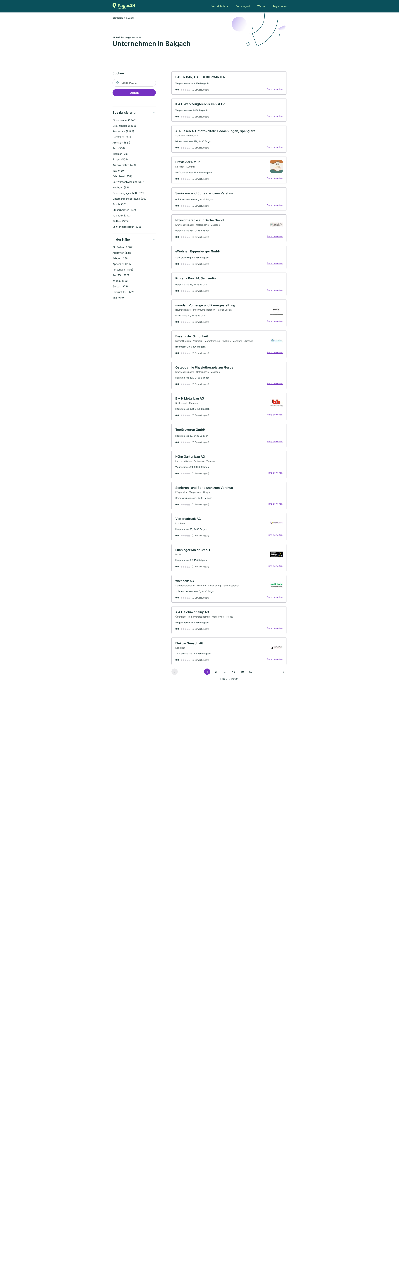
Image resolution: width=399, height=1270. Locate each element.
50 (250, 671)
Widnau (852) (121, 280)
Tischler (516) (121, 153)
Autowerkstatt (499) (125, 165)
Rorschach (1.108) (123, 269)
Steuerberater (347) (124, 209)
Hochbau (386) (121, 187)
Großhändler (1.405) (124, 125)
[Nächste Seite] (283, 672)
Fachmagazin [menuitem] (243, 6)
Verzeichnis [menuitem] (218, 6)
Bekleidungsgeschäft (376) (128, 193)
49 (242, 671)
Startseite (118, 18)
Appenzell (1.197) (122, 264)
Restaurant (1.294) (123, 131)
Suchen (134, 92)
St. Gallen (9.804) (123, 247)
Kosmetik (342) (122, 215)
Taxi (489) (119, 170)
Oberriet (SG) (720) (124, 292)
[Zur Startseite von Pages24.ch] (124, 6)
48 (233, 671)
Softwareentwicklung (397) (129, 181)
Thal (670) (119, 297)
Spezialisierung (124, 112)
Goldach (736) (121, 286)
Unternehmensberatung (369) (130, 198)
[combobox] (134, 83)
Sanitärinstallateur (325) (127, 226)
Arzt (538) (119, 148)
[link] (228, 83)
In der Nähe (121, 239)
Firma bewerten (275, 89)
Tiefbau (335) (121, 221)
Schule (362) (120, 204)
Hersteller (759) (122, 137)
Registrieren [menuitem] (279, 6)
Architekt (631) (121, 142)
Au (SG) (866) (121, 275)
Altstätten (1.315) (122, 252)
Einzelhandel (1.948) (124, 120)
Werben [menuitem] (261, 6)
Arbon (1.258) (121, 258)
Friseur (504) (120, 159)
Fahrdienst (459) (122, 176)
